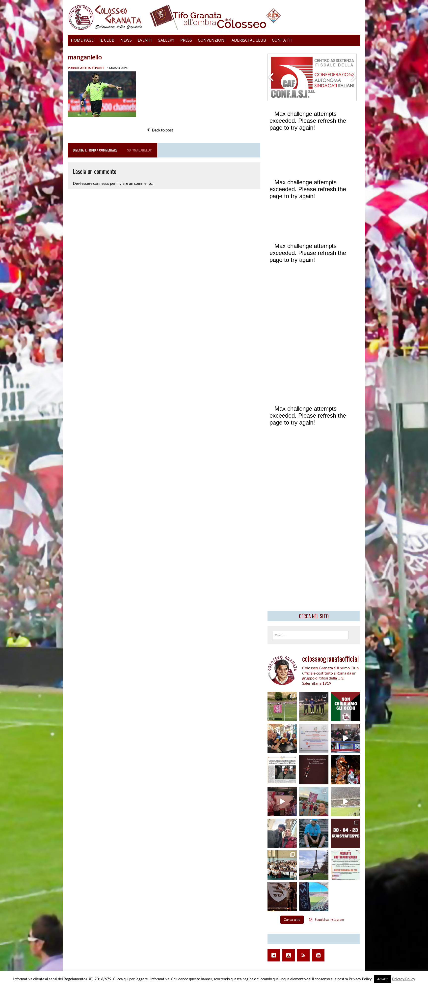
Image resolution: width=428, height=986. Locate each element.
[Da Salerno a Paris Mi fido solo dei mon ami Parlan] (313, 865)
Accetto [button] (382, 979)
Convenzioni (212, 40)
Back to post (162, 129)
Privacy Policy (403, 979)
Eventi (145, 40)
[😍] (313, 833)
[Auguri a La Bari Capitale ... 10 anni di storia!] (282, 801)
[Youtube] (319, 955)
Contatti (282, 40)
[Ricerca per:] (310, 634)
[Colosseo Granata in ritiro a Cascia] (282, 706)
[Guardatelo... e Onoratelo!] (282, 896)
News (126, 40)
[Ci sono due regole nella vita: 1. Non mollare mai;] (313, 896)
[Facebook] (275, 955)
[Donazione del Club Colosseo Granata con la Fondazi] (282, 865)
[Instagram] (289, 955)
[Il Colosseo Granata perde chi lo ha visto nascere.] (282, 833)
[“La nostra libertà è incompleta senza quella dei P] (345, 706)
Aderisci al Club (249, 40)
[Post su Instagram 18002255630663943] (313, 770)
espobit (98, 68)
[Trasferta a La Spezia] (282, 738)
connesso (101, 183)
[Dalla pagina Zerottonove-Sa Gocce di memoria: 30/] (345, 833)
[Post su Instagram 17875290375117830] (345, 801)
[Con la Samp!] (313, 801)
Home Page (82, 40)
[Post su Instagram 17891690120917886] (345, 865)
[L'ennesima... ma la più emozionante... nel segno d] (313, 738)
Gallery (166, 40)
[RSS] (304, 955)
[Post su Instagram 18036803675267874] (345, 738)
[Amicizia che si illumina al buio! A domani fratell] (345, 770)
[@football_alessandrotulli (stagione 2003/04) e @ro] (313, 706)
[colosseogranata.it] (214, 17)
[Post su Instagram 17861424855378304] (282, 770)
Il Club (107, 40)
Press (186, 40)
